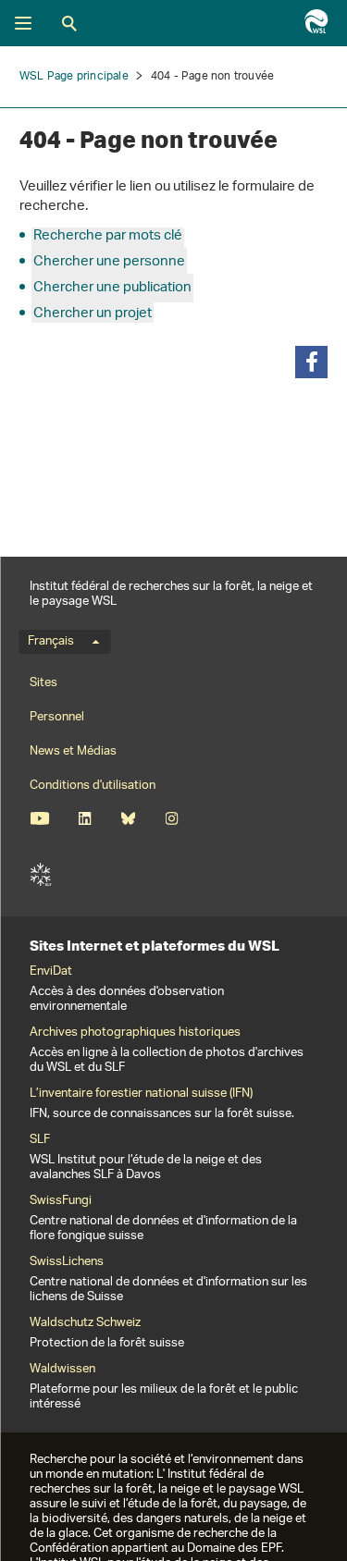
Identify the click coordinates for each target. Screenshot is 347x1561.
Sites (43, 683)
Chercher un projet (92, 314)
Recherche (69, 23)
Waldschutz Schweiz (85, 1323)
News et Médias (73, 751)
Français (51, 642)
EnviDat (51, 972)
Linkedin (85, 818)
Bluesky (128, 818)
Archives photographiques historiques (135, 1033)
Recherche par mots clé (107, 236)
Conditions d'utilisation (92, 785)
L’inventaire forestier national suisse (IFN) (141, 1094)
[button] (311, 362)
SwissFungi (61, 1201)
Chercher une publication (112, 288)
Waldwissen (62, 1369)
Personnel (57, 717)
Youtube (39, 818)
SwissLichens (67, 1262)
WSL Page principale (74, 76)
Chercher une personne (109, 262)
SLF (41, 875)
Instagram (172, 818)
